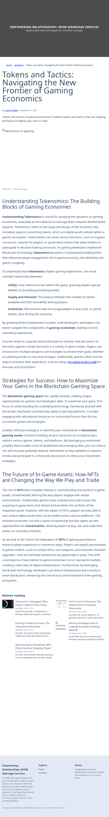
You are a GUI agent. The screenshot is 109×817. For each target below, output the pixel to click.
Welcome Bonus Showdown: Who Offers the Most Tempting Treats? (33, 646)
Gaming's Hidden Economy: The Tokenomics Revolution (32, 625)
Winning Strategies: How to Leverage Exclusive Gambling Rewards (84, 627)
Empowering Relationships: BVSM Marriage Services (54, 27)
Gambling (19, 65)
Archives (43, 772)
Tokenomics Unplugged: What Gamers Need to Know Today (31, 603)
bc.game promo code (83, 362)
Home (9, 65)
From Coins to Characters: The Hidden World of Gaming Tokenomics (85, 605)
